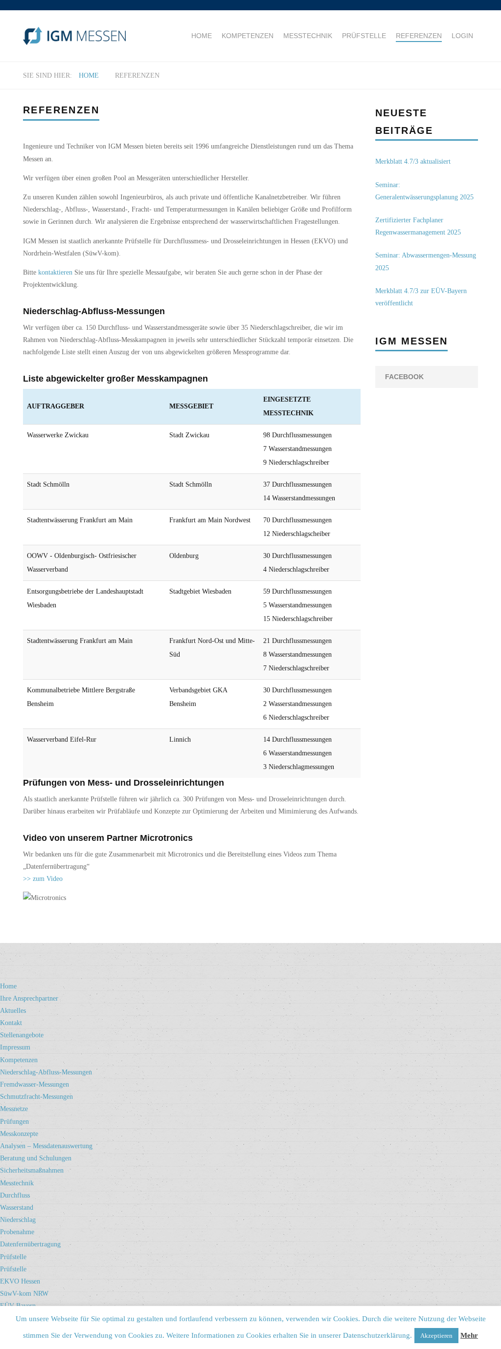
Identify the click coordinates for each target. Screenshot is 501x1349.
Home (201, 36)
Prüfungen (14, 1121)
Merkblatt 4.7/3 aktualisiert (413, 161)
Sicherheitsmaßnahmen (32, 1170)
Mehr (469, 1335)
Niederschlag (18, 1219)
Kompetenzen (247, 36)
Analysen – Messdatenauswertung (46, 1146)
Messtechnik (307, 36)
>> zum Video (43, 878)
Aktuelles (13, 1010)
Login (462, 36)
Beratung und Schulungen (35, 1158)
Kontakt (11, 1023)
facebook (404, 377)
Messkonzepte (19, 1133)
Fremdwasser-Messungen (34, 1084)
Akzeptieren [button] (436, 1335)
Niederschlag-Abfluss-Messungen (46, 1072)
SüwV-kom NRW (24, 1293)
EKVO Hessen (20, 1281)
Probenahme (17, 1232)
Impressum (15, 1047)
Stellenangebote (22, 1035)
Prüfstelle (364, 36)
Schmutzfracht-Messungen (36, 1096)
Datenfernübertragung (30, 1244)
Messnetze (14, 1109)
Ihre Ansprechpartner (29, 998)
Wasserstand (16, 1207)
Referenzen (419, 36)
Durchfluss (15, 1195)
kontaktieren (55, 272)
